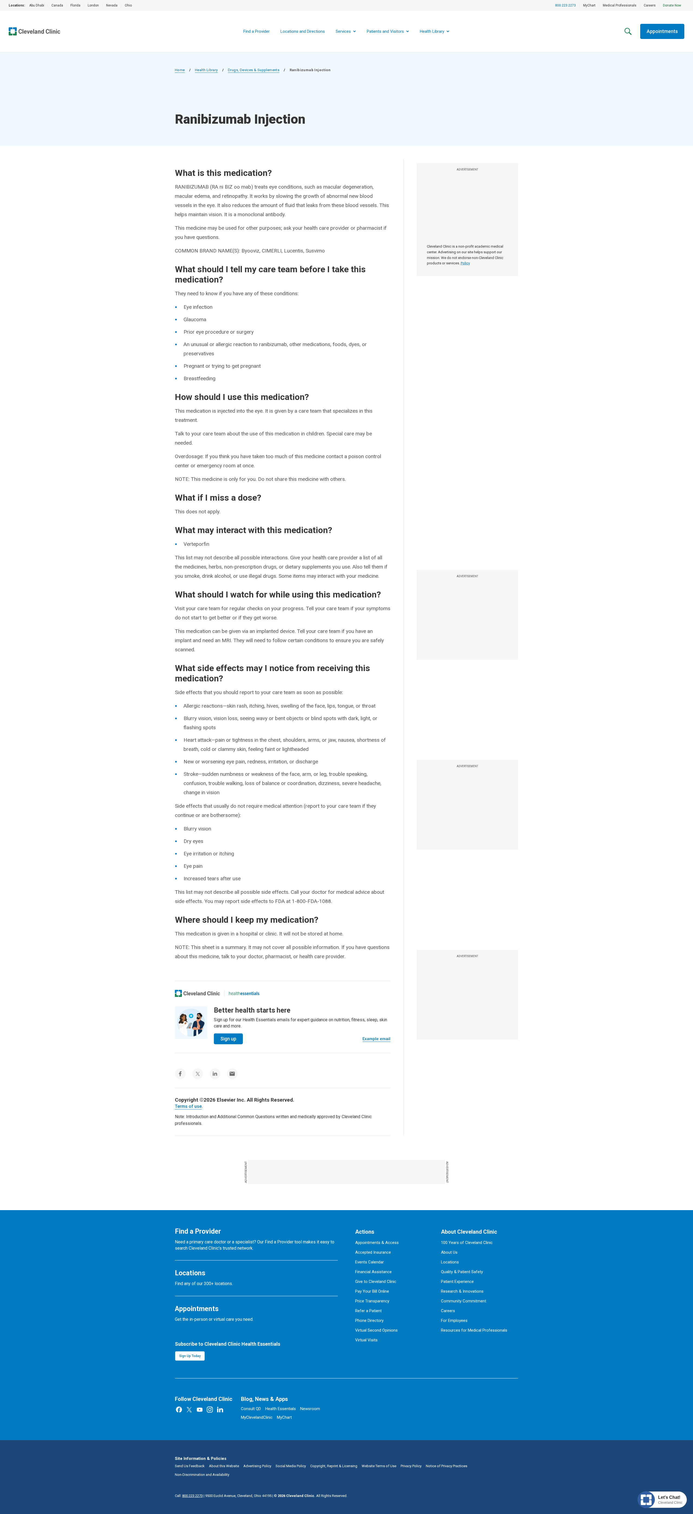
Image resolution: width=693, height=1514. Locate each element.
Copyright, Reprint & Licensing (333, 1466)
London (93, 5)
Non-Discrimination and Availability (202, 1475)
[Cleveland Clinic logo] (197, 993)
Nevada (111, 5)
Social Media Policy (291, 1466)
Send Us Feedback (190, 1466)
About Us (449, 1252)
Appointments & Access (377, 1242)
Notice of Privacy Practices (446, 1466)
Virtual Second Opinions (376, 1330)
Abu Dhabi (36, 5)
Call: (189, 1496)
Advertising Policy (257, 1466)
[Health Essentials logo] (244, 993)
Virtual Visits (366, 1340)
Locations (450, 1262)
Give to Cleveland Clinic (375, 1281)
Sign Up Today (190, 1356)
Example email (376, 1038)
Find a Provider (256, 31)
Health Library (206, 70)
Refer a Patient (368, 1310)
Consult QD (251, 1408)
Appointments (662, 31)
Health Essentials (280, 1408)
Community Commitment (463, 1301)
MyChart (589, 5)
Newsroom (310, 1408)
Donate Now (672, 5)
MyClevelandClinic (257, 1417)
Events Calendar (369, 1262)
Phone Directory (369, 1320)
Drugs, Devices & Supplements (253, 70)
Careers (650, 5)
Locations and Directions (302, 31)
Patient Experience (457, 1281)
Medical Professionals (619, 5)
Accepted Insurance (373, 1252)
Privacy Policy (411, 1466)
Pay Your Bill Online (372, 1291)
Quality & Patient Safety (462, 1271)
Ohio (128, 5)
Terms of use (188, 1106)
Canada (57, 5)
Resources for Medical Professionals (474, 1330)
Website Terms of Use (379, 1466)
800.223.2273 (565, 5)
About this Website (224, 1466)
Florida (75, 5)
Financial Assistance (373, 1271)
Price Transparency (372, 1301)
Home (180, 70)
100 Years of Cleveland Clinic (467, 1242)
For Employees (454, 1320)
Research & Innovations (462, 1291)
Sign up (228, 1039)
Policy (465, 263)
